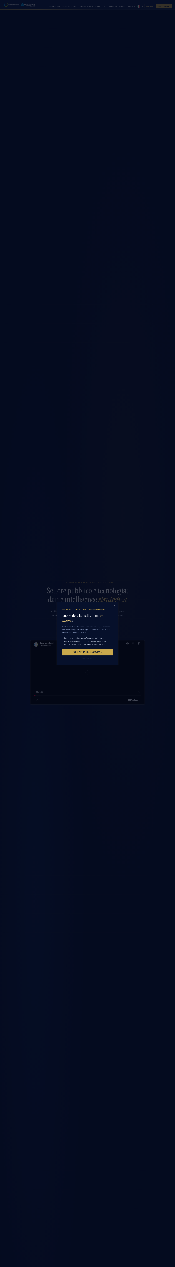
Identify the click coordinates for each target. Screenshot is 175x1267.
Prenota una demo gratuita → (87, 652)
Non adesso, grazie (87, 658)
